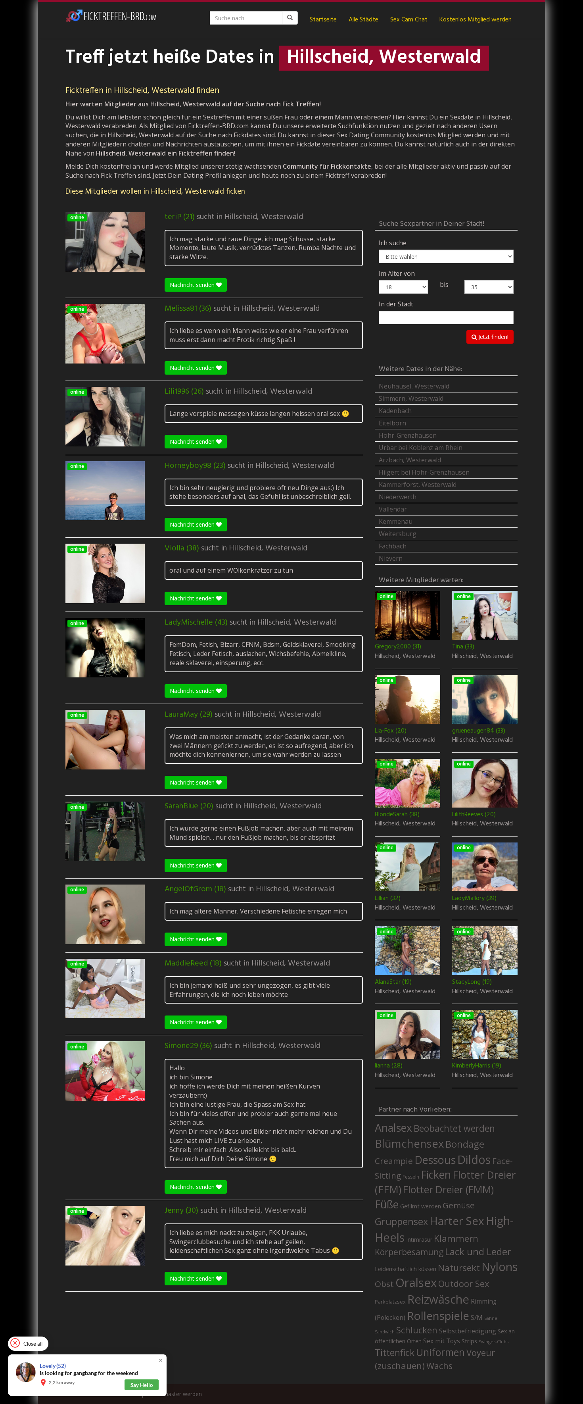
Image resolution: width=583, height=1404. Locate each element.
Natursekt (459, 1268)
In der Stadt (396, 304)
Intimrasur (419, 1239)
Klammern (456, 1238)
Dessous (435, 1159)
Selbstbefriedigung (467, 1331)
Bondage (464, 1144)
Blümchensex (409, 1143)
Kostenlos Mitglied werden (475, 20)
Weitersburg (397, 533)
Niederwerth (397, 496)
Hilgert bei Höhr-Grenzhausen (424, 472)
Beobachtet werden (454, 1128)
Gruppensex (401, 1221)
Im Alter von (397, 273)
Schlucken (416, 1330)
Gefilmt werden (420, 1206)
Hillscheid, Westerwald (263, 217)
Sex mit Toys (441, 1341)
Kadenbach (395, 410)
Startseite (323, 20)
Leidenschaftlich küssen (405, 1269)
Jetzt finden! (492, 336)
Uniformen (440, 1352)
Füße (387, 1204)
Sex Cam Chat (409, 20)
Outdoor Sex (463, 1283)
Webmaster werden (177, 1394)
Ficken (436, 1174)
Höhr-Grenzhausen (408, 435)
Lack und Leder (478, 1251)
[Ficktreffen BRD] (111, 20)
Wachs (439, 1365)
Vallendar (393, 509)
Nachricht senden (193, 284)
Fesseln (411, 1176)
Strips (469, 1341)
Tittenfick (394, 1352)
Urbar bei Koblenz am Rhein (420, 447)
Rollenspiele (438, 1315)
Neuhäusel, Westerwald (414, 386)
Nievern (391, 558)
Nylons (499, 1266)
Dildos (474, 1159)
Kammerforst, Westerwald (417, 484)
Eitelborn (392, 423)
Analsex (393, 1127)
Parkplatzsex (390, 1301)
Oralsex (416, 1283)
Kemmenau (395, 521)
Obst (384, 1283)
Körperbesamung (409, 1252)
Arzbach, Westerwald (410, 460)
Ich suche (393, 242)
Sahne (490, 1318)
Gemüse (459, 1205)
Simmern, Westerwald (411, 398)
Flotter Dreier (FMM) (448, 1189)
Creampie (394, 1160)
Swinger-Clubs (493, 1341)
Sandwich (385, 1332)
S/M (477, 1317)
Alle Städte (363, 20)
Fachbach (393, 546)
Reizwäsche (438, 1299)
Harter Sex (457, 1220)
